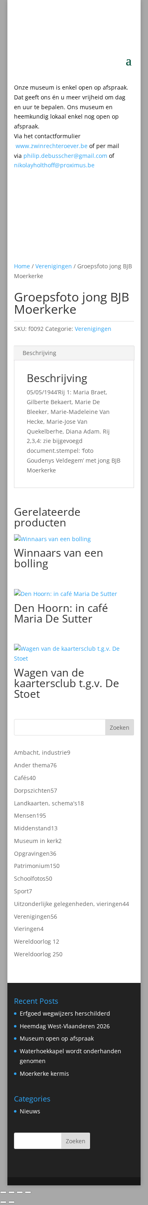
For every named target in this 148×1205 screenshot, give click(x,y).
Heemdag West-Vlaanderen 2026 (65, 1026)
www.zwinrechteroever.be (67, 146)
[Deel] (19, 1192)
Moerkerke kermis (44, 1073)
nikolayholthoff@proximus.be (54, 165)
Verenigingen (53, 266)
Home (22, 266)
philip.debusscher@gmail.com (68, 156)
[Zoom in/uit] (3, 1192)
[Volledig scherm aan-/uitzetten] (11, 1192)
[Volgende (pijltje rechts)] (11, 1202)
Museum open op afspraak (57, 1038)
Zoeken (120, 727)
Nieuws (30, 1111)
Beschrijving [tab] (39, 353)
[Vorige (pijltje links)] (3, 1202)
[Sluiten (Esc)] (28, 1192)
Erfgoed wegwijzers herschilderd (65, 1013)
